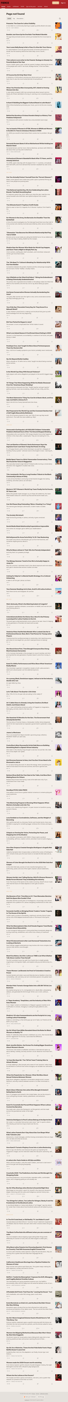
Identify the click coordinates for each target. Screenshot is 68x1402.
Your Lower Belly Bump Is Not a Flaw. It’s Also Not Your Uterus (28, 47)
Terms (37, 1393)
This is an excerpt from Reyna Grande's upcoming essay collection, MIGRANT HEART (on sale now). (26, 735)
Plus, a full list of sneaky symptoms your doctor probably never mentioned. (29, 350)
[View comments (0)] (23, 43)
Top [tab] (14, 18)
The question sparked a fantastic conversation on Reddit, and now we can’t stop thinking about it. (29, 607)
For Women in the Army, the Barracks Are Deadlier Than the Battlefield (28, 219)
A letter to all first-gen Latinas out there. (18, 580)
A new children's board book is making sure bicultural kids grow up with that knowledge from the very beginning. (28, 312)
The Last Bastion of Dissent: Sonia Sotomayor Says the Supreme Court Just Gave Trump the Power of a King (26, 446)
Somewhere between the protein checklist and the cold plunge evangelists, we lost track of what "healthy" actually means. (29, 267)
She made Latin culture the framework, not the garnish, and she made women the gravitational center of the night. (27, 1110)
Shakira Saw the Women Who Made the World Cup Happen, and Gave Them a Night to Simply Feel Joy (28, 248)
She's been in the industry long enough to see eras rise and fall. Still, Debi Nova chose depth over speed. (28, 750)
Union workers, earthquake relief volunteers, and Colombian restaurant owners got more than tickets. (28, 253)
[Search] (60, 18)
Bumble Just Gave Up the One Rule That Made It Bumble (26, 34)
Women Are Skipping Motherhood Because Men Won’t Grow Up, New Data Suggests (28, 1334)
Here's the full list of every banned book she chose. (21, 402)
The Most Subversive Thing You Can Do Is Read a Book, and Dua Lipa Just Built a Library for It (29, 399)
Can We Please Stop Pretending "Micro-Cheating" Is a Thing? (28, 504)
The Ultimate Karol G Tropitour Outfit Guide (22, 205)
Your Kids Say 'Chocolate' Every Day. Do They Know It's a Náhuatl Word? (27, 308)
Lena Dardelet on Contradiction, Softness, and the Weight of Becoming (28, 819)
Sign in (63, 3)
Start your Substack (30, 1397)
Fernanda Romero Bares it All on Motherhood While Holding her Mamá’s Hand (29, 145)
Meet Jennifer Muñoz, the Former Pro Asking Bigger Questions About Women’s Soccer (29, 1046)
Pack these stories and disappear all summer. (20, 591)
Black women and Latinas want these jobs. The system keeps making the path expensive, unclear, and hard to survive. (28, 1267)
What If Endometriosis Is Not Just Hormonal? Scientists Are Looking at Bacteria (28, 942)
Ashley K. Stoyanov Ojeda (17, 1194)
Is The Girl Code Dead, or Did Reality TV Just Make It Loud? (27, 1219)
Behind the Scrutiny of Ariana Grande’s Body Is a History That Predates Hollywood (29, 116)
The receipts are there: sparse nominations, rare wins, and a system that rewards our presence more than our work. (28, 1378)
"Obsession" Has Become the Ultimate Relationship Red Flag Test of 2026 (28, 234)
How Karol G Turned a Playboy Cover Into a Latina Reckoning (28, 1147)
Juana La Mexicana (13, 732)
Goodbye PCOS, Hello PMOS (16, 790)
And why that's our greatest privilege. (17, 552)
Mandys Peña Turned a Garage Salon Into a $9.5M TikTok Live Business (29, 987)
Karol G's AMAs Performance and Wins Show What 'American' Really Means (29, 665)
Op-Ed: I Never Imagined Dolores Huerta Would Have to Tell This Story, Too (28, 1319)
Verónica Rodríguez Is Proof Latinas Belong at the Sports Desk (29, 1120)
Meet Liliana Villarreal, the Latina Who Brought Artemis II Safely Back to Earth (27, 1091)
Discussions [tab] (20, 18)
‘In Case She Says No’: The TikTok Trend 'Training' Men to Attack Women (27, 1061)
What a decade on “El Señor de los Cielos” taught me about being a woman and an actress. (29, 362)
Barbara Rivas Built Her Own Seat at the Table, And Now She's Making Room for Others (28, 776)
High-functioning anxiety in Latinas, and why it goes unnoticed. (25, 517)
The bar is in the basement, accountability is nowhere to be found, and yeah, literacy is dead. (29, 336)
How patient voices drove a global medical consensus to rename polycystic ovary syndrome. (29, 793)
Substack (27, 1400)
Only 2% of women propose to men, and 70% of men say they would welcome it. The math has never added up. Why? (27, 416)
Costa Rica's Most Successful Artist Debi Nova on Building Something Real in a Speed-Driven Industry (27, 746)
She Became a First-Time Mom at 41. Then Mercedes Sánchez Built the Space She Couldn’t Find (29, 897)
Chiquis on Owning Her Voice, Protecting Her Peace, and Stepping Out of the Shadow (27, 834)
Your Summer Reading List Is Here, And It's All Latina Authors (28, 589)
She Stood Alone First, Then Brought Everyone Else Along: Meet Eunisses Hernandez (27, 650)
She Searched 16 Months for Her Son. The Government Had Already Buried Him (28, 719)
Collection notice (44, 1393)
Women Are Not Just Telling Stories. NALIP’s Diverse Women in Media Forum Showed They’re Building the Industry (29, 878)
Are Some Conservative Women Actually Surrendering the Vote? (27, 293)
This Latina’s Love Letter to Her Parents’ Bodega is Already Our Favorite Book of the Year (29, 61)
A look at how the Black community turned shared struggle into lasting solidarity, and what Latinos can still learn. (28, 479)
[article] (34, 26)
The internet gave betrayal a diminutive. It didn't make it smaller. (26, 506)
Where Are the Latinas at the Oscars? (20, 1375)
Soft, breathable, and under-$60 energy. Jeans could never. (24, 1294)
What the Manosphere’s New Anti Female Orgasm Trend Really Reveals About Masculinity (29, 927)
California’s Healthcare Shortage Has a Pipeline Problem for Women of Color (28, 1263)
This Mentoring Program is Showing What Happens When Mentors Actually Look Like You (27, 804)
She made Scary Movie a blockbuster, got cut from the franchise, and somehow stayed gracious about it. (27, 540)
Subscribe (55, 3)
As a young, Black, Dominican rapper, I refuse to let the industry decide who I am (29, 680)
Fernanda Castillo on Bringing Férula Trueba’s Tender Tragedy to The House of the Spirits (29, 912)
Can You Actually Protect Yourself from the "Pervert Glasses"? (29, 177)
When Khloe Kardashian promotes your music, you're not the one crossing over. (29, 106)
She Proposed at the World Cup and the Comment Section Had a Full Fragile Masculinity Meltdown (29, 412)
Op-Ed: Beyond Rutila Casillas (17, 359)
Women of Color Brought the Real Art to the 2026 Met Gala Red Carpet (29, 863)
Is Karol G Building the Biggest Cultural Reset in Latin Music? (28, 103)
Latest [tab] (9, 18)
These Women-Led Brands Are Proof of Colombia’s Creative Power (28, 972)
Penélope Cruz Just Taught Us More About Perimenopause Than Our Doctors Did (28, 347)
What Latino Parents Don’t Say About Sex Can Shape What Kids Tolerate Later (28, 1134)
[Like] (7, 318)
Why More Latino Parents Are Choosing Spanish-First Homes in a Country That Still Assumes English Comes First (29, 1248)
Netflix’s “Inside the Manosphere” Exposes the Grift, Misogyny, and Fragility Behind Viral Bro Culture (29, 1278)
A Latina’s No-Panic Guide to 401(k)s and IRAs (23, 1160)
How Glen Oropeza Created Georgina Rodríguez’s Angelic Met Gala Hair (29, 849)
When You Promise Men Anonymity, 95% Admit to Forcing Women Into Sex (27, 89)
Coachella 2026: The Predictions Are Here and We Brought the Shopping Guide (29, 1174)
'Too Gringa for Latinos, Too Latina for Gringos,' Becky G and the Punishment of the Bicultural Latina (29, 1202)
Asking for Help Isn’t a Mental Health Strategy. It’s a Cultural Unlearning (28, 577)
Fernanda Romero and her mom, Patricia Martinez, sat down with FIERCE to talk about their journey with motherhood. (29, 149)
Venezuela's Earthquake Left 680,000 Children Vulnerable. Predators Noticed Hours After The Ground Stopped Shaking (28, 431)
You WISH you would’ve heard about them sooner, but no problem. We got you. (29, 134)
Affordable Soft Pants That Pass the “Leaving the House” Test (29, 1292)
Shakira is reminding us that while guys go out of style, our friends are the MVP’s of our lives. (29, 1020)
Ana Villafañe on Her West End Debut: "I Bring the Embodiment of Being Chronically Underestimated (29, 278)
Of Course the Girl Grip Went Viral (18, 75)
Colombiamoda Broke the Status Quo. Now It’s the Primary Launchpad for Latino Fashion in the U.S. (27, 618)
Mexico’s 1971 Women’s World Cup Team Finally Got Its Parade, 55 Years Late (29, 490)
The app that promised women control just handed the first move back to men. (28, 37)
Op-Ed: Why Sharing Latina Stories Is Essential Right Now (27, 1188)
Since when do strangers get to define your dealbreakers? (23, 528)
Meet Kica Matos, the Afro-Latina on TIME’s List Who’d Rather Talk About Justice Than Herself (29, 957)
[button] (3, 6)
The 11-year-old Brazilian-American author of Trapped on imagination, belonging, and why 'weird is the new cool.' (27, 708)
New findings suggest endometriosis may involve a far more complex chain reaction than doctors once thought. (29, 946)
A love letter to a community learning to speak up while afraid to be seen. (28, 26)
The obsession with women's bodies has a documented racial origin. (27, 120)
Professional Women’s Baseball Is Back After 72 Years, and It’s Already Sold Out (29, 159)
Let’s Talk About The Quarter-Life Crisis (21, 692)
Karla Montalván (15, 151)
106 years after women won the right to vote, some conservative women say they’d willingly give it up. (28, 297)
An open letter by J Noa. (13, 683)
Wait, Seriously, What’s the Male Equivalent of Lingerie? (27, 604)
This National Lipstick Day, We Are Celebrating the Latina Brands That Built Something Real (27, 191)
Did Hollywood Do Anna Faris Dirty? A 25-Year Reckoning (27, 537)
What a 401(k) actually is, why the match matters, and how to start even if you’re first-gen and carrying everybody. (28, 1163)
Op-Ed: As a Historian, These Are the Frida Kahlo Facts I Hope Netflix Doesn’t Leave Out (29, 1349)
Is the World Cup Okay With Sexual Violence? (23, 372)
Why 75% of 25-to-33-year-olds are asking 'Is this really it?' (24, 694)
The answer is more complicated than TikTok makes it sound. (24, 324)
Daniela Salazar (15, 1326)
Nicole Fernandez (16, 979)
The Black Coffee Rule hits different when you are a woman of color (29, 1233)
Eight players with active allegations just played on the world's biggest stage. (29, 374)
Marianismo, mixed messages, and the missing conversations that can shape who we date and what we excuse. (29, 1138)
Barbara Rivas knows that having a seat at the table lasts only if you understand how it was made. (26, 780)
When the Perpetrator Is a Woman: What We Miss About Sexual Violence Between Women (27, 1076)
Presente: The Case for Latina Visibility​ (20, 23)
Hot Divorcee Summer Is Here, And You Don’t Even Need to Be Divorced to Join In (28, 761)
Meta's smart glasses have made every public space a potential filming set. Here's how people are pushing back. (29, 180)
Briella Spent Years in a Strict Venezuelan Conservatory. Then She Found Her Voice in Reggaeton (29, 460)
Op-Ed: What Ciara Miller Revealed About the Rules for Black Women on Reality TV (28, 1031)
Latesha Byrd (14, 1038)
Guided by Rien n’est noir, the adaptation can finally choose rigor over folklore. (27, 1353)
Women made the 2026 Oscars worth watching (24, 1362)
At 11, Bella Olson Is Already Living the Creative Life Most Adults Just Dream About (27, 704)
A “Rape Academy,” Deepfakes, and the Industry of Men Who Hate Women (28, 1001)
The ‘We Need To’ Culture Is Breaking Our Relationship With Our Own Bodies (28, 263)
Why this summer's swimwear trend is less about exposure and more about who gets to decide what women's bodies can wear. (29, 566)
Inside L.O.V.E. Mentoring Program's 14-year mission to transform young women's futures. (28, 808)
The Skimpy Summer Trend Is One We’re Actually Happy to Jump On (27, 562)
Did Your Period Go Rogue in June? (19, 322)
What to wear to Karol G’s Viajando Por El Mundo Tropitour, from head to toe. (28, 208)
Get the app (41, 1397)
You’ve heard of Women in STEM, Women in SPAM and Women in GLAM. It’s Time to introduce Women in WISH (29, 130)
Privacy (33, 1393)
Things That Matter (16, 1270)
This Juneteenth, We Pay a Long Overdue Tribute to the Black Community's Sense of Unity (28, 475)
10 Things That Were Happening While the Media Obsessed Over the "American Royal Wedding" (28, 384)
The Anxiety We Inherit (14, 515)
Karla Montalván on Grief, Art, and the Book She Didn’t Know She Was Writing (28, 1304)
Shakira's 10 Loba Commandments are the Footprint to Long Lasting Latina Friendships (28, 1016)
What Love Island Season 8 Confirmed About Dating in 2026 (28, 333)
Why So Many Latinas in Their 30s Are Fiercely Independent (28, 550)
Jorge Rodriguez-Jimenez (18, 1285)
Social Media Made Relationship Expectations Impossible (27, 526)
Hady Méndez (15, 27)
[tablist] (15, 18)
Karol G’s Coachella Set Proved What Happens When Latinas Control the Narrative (28, 1106)
